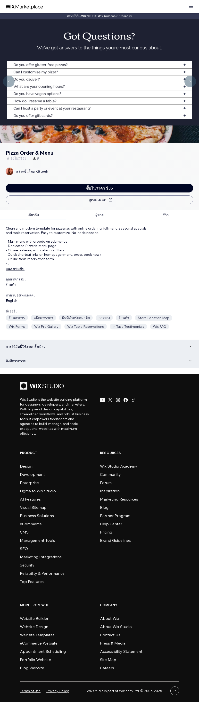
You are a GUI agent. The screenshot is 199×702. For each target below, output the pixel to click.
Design (26, 466)
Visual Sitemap (33, 507)
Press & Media (112, 643)
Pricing (106, 532)
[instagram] (118, 400)
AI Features (30, 499)
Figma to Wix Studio (38, 490)
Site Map (108, 659)
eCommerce (31, 523)
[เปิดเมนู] (191, 6)
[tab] (33, 215)
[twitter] (110, 400)
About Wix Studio (116, 626)
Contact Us (110, 634)
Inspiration (110, 490)
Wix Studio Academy (118, 466)
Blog (104, 507)
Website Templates (37, 634)
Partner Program (115, 515)
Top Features (32, 581)
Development (32, 474)
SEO (24, 548)
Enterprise (29, 482)
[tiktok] (133, 400)
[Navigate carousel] (9, 81)
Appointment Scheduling (43, 651)
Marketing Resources (119, 499)
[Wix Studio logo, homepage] (43, 386)
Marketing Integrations (41, 556)
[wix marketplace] (24, 6)
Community (110, 474)
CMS (24, 532)
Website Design (34, 626)
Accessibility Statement (121, 651)
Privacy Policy (57, 691)
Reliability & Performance (42, 573)
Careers (107, 667)
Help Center (111, 523)
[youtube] (102, 400)
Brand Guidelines (115, 540)
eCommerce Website (39, 643)
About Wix (109, 618)
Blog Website (32, 667)
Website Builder (34, 618)
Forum (106, 482)
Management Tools (37, 540)
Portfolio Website (35, 659)
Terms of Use (30, 691)
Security (27, 565)
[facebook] (126, 400)
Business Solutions (37, 515)
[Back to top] (174, 690)
